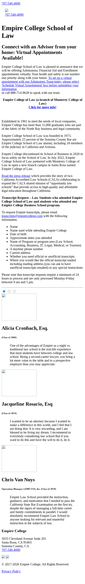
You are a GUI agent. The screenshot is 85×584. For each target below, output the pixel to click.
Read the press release (16, 176)
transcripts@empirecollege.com (22, 216)
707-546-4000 (11, 3)
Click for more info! (42, 107)
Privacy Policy (11, 571)
